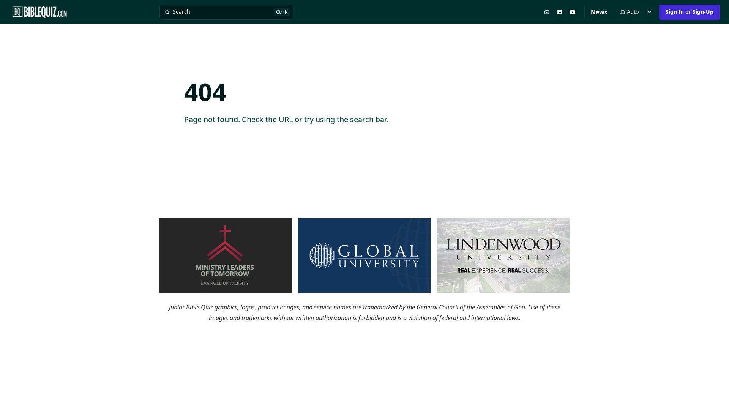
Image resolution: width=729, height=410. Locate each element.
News (599, 12)
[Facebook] (560, 12)
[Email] (547, 12)
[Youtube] (573, 12)
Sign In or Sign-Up (689, 11)
